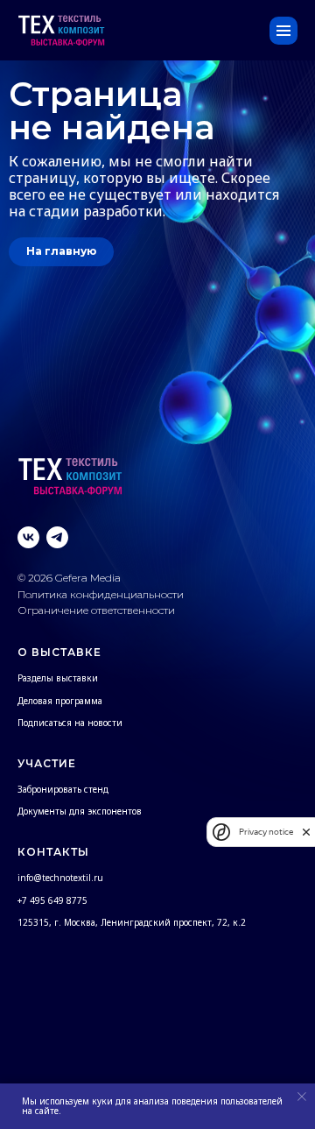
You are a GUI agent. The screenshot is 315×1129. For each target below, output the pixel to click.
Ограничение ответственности (96, 610)
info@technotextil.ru (60, 877)
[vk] (28, 537)
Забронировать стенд (63, 789)
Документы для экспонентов (80, 811)
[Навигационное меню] (284, 31)
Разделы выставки (58, 678)
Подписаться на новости (70, 722)
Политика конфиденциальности (102, 594)
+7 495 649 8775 (53, 900)
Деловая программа (60, 701)
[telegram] (57, 537)
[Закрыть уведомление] (302, 1096)
